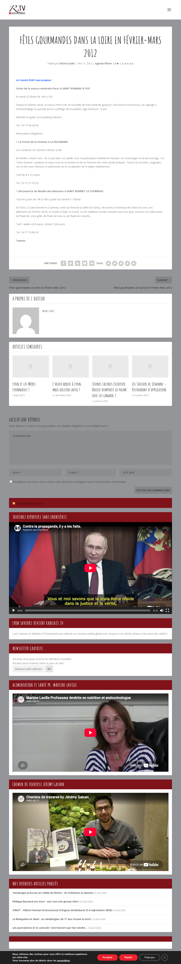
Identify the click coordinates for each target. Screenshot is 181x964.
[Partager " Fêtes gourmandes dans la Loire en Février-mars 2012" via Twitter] (70, 263)
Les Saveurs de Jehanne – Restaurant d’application (149, 387)
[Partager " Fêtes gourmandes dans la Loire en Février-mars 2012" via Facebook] (63, 263)
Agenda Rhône (103, 63)
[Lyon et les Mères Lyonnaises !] (31, 366)
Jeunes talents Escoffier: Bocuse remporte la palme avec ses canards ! (109, 389)
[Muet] (162, 610)
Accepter (107, 957)
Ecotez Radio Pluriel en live (29, 503)
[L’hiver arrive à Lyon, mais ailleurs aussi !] (70, 366)
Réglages (149, 957)
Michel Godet (67, 63)
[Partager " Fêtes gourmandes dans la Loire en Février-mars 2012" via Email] (84, 263)
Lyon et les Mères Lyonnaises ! (24, 387)
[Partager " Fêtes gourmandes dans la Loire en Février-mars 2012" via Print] (91, 263)
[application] (90, 568)
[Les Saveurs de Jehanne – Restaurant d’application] (150, 366)
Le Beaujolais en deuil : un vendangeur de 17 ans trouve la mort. (52, 919)
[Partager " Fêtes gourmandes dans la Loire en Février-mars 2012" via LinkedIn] (77, 263)
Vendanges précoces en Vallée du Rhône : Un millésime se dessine (53, 892)
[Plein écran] (167, 610)
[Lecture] (13, 610)
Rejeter (128, 957)
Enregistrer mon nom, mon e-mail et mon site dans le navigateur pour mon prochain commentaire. (70, 481)
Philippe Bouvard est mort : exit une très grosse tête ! (46, 901)
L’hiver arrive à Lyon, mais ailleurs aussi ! (67, 387)
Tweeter (21, 240)
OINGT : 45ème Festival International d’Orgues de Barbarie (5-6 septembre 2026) (62, 910)
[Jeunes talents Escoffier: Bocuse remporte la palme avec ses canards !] (110, 366)
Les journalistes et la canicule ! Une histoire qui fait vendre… (50, 927)
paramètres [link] (63, 960)
